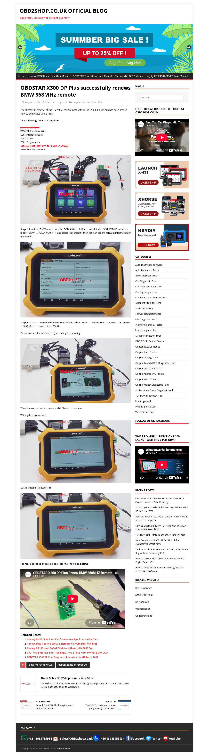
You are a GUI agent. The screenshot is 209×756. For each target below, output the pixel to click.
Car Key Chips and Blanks (148, 286)
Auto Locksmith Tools (147, 270)
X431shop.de (142, 601)
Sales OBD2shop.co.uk (56, 102)
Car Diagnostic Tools (146, 281)
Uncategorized (143, 401)
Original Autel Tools (145, 352)
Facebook (138, 738)
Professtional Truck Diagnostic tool (154, 390)
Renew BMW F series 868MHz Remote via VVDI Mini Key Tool (62, 643)
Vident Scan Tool (144, 412)
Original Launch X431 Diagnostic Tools (155, 363)
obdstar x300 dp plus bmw (72, 665)
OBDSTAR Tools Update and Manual (92, 76)
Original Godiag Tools (146, 357)
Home (21, 76)
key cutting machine (145, 330)
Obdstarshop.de (143, 615)
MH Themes (64, 748)
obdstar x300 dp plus (40, 665)
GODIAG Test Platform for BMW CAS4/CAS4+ (45, 145)
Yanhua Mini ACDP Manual (129, 76)
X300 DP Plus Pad (30, 127)
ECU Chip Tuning (144, 308)
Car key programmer (146, 292)
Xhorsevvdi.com (143, 588)
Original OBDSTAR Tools (84, 102)
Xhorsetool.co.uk (144, 594)
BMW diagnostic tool (146, 275)
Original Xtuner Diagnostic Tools (152, 384)
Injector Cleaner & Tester (148, 324)
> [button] (188, 47)
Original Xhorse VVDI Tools (149, 373)
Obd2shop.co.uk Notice (147, 346)
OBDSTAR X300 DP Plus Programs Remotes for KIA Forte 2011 (62, 657)
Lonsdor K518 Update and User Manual (49, 76)
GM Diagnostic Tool (146, 319)
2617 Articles (88, 678)
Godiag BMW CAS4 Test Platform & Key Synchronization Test (63, 639)
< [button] (20, 47)
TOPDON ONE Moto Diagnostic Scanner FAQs (160, 534)
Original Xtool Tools (145, 379)
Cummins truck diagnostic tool (151, 297)
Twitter (156, 738)
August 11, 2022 (32, 102)
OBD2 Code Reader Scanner (150, 341)
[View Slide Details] (104, 48)
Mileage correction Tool (148, 335)
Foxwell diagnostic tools (148, 313)
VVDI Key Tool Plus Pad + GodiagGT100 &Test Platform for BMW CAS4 (67, 652)
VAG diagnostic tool (145, 406)
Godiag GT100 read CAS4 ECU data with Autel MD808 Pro (60, 648)
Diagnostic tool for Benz (148, 302)
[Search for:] (162, 97)
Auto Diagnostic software (148, 264)
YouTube (174, 738)
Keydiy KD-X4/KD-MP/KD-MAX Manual (167, 76)
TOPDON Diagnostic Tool (149, 395)
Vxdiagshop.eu (143, 608)
